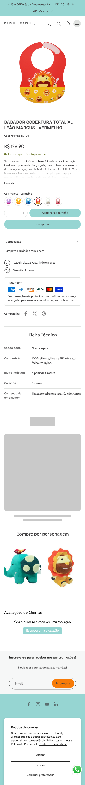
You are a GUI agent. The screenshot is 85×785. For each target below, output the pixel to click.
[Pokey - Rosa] (58, 201)
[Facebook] (28, 704)
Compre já (42, 224)
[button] (55, 213)
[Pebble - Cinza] (48, 201)
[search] (58, 23)
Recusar (40, 765)
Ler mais (9, 183)
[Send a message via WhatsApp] (77, 769)
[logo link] (22, 567)
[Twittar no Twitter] (34, 313)
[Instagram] (37, 704)
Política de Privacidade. (53, 744)
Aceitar (40, 754)
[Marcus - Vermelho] (38, 201)
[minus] (8, 213)
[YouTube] (47, 704)
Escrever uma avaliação (42, 630)
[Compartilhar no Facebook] (25, 313)
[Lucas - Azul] (28, 201)
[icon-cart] (67, 23)
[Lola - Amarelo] (18, 201)
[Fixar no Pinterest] (43, 313)
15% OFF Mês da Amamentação (42, 4)
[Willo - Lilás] (8, 201)
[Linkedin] (56, 704)
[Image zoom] (42, 72)
